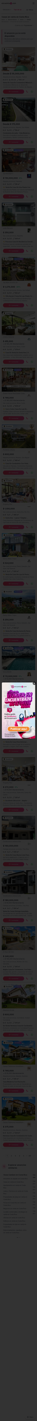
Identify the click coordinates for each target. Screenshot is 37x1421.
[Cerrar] (34, 683)
